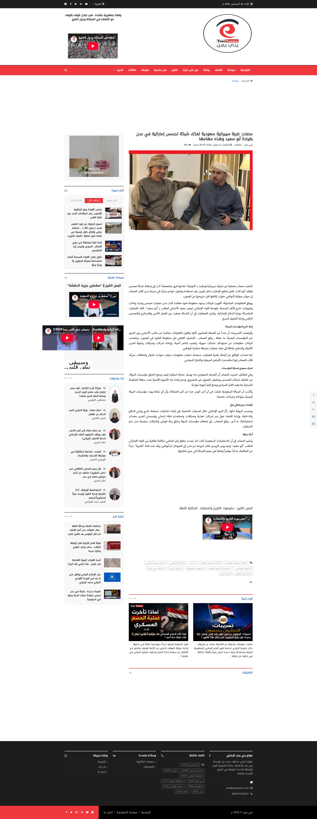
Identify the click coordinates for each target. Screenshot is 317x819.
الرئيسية (245, 69)
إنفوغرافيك (148, 767)
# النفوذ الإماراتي (243, 568)
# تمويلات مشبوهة (195, 568)
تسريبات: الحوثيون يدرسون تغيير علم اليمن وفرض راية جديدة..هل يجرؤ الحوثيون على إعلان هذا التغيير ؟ (224, 636)
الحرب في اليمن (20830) (192, 770)
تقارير (175, 69)
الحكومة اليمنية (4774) (173, 781)
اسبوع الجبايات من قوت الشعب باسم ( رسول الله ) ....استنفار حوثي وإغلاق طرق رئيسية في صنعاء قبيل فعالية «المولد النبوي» (84, 230)
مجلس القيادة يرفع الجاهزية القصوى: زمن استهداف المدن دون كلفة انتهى (84, 213)
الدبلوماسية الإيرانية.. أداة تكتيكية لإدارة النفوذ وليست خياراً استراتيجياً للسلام (89, 494)
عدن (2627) (198, 791)
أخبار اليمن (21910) (190, 765)
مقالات (132, 69)
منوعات (145, 69)
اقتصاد (218, 69)
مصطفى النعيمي (97, 400)
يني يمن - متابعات (241, 630)
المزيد (119, 69)
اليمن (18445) (170, 770)
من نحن (102, 767)
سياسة (231, 69)
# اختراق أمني (176, 568)
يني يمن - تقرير (178, 630)
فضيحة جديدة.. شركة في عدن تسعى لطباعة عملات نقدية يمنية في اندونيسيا (84, 595)
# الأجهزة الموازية (243, 574)
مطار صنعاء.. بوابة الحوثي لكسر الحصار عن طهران (87, 412)
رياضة (206, 69)
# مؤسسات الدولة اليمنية (220, 568)
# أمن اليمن (226, 574)
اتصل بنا (102, 772)
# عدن (193, 563)
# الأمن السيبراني (178, 563)
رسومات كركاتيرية (145, 762)
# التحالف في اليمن (156, 568)
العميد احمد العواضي (95, 502)
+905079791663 (240, 794)
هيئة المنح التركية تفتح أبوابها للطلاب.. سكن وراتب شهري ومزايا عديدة (85, 547)
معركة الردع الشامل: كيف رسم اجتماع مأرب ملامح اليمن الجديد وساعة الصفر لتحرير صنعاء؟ (88, 392)
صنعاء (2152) (182, 791)
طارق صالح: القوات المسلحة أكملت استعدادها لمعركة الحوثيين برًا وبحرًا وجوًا (84, 261)
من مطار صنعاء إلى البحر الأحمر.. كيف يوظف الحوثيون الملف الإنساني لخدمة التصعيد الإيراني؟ (87, 434)
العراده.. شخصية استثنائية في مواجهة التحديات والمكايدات (88, 453)
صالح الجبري (100, 442)
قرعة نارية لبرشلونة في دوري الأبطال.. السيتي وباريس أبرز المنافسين (87, 246)
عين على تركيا (190, 69)
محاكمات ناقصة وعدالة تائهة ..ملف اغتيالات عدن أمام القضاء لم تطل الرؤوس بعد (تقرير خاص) (84, 530)
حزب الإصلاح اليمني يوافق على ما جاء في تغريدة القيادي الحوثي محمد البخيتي (85, 578)
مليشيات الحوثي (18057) (192, 776)
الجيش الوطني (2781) (173, 786)
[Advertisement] (158, 106)
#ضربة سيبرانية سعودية (236, 563)
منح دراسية (160, 69)
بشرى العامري (99, 418)
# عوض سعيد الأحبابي (156, 563)
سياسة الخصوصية (127, 812)
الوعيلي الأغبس (98, 460)
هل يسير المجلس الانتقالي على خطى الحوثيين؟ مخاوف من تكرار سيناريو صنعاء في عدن (87, 473)
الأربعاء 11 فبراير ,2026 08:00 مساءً (211, 145)
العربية (98, 4)
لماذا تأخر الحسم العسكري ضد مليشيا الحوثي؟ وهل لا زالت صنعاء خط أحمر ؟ (159, 636)
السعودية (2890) (195, 786)
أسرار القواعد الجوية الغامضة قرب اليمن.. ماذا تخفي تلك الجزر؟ (84, 562)
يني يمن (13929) (195, 781)
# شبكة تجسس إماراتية (211, 563)
